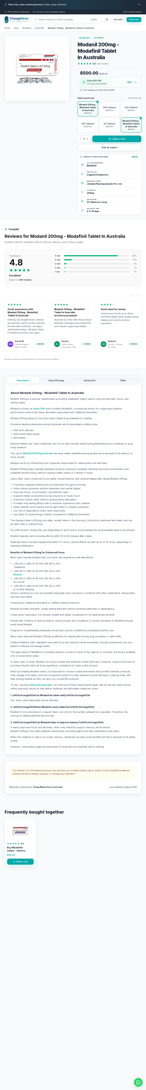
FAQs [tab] (123, 380)
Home (7, 28)
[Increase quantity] (87, 139)
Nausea (17, 574)
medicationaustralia (40, 684)
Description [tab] (23, 380)
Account (118, 19)
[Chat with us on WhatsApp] (138, 1082)
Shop (16, 28)
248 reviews (102, 63)
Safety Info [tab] (90, 380)
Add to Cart (118, 138)
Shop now (134, 19)
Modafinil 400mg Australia (38, 453)
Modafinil (27, 28)
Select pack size (86, 98)
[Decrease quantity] (81, 139)
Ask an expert (109, 147)
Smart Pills (39, 28)
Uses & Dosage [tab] (56, 380)
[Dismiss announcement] (139, 4)
